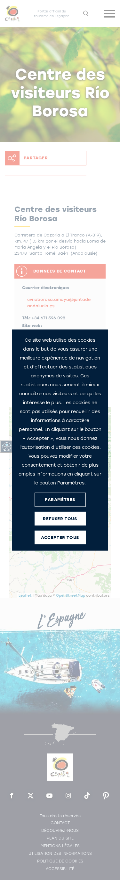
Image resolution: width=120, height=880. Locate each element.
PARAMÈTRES (60, 499)
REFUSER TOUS (60, 518)
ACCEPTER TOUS (60, 537)
